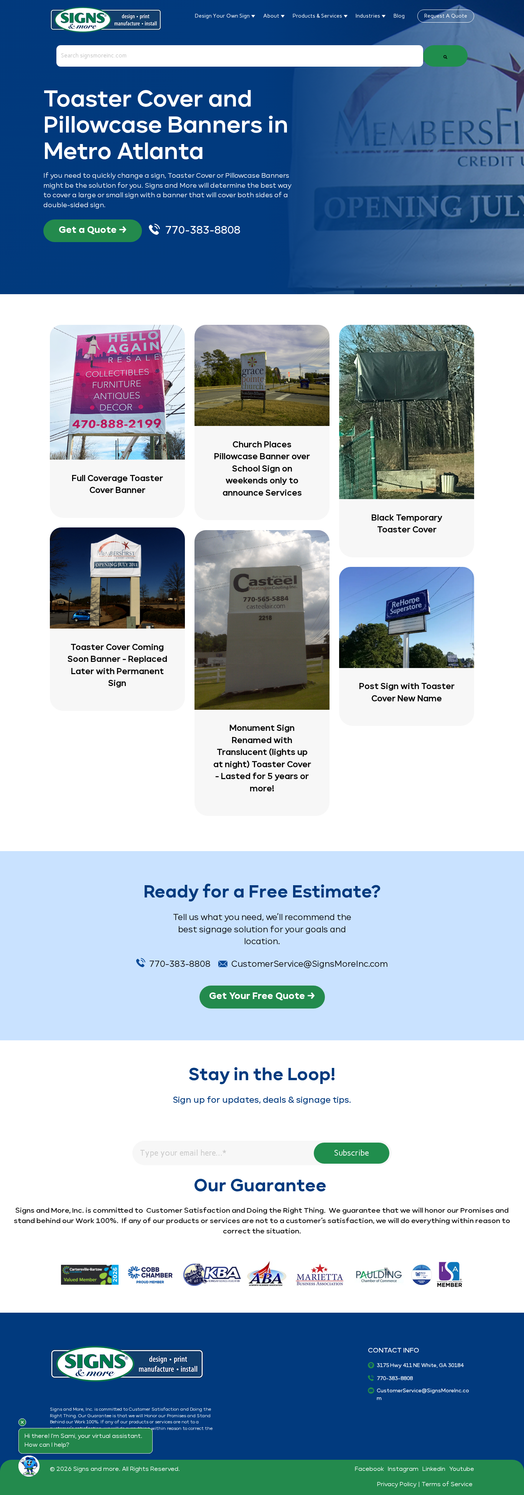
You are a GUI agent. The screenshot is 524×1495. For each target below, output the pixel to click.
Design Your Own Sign (223, 16)
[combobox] (239, 56)
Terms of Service (448, 1484)
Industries (368, 16)
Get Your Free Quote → (262, 996)
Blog (399, 16)
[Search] (445, 56)
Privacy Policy (397, 1484)
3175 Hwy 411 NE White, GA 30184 (420, 1365)
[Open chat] (29, 1466)
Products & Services (318, 16)
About (271, 16)
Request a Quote (445, 16)
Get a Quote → (93, 230)
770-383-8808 (203, 231)
